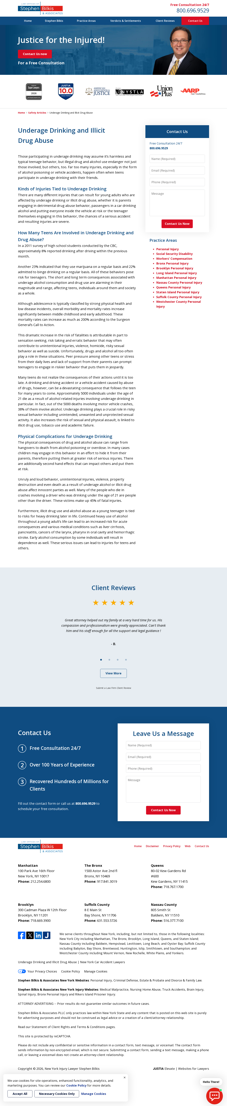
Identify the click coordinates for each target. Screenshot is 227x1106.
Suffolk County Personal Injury (179, 297)
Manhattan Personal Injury (176, 278)
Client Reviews (165, 21)
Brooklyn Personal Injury (174, 268)
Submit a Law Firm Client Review (113, 688)
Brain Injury (195, 989)
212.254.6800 (41, 881)
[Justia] (46, 935)
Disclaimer (152, 846)
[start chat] (214, 1096)
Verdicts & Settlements (125, 21)
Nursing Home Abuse (145, 989)
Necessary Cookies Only (57, 1094)
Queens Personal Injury (173, 287)
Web (188, 846)
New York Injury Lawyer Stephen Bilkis (72, 1069)
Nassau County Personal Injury (179, 282)
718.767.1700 (173, 887)
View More (113, 673)
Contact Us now (35, 54)
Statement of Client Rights (51, 1027)
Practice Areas (86, 21)
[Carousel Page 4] (126, 660)
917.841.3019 (107, 881)
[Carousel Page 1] (101, 660)
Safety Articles (37, 112)
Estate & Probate (152, 980)
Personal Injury (167, 249)
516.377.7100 (173, 920)
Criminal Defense (126, 980)
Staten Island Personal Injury (177, 292)
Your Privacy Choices (42, 971)
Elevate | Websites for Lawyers (181, 1069)
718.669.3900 (41, 920)
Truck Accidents (173, 989)
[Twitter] (30, 935)
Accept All (20, 1094)
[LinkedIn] (38, 935)
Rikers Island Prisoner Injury (95, 994)
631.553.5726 (107, 920)
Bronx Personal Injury (172, 263)
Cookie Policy (70, 971)
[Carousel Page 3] (118, 660)
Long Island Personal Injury (176, 273)
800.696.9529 (192, 10)
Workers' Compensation (174, 259)
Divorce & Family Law (186, 980)
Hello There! (211, 1082)
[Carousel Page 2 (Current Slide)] (109, 660)
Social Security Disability (174, 254)
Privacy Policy (172, 846)
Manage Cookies (95, 971)
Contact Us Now (177, 224)
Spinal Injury (27, 994)
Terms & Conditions (91, 1027)
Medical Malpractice (114, 989)
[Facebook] (21, 935)
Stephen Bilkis (54, 21)
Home (28, 21)
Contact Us (195, 21)
